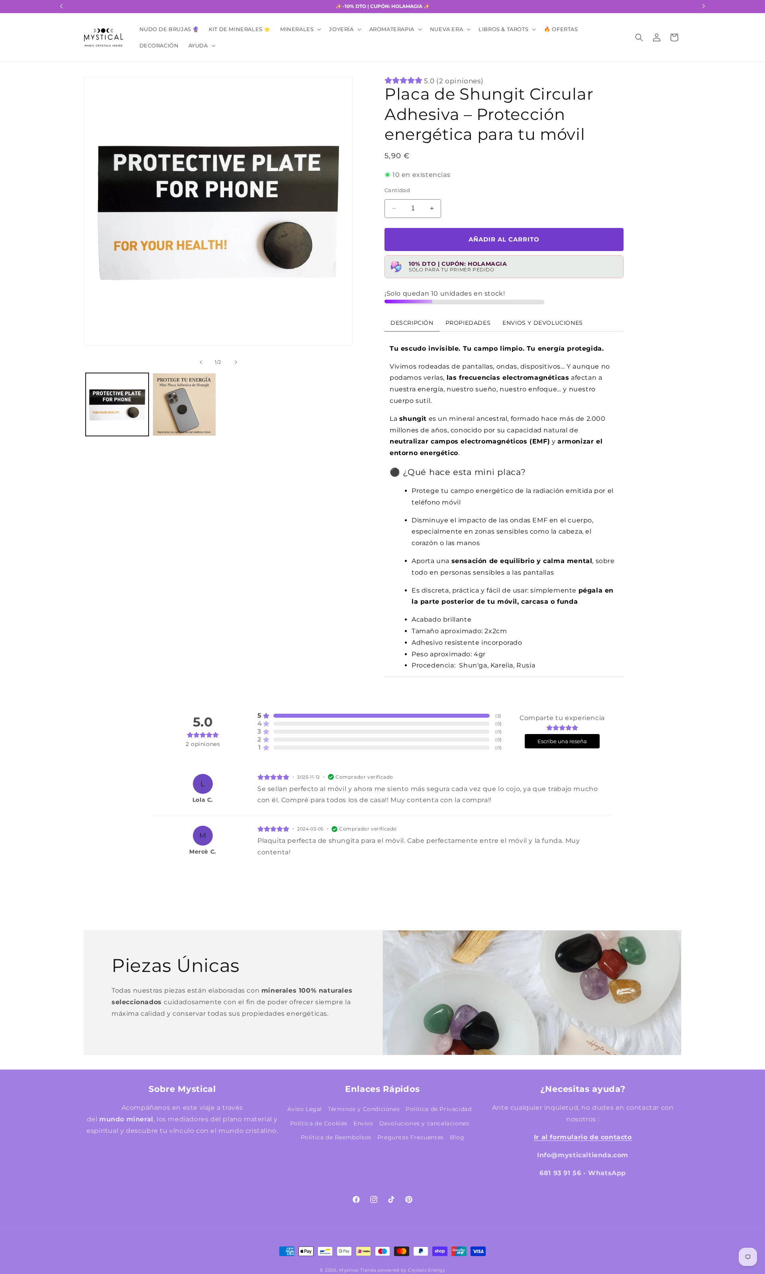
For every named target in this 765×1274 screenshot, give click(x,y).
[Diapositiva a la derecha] (339, 223)
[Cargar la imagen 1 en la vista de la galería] (117, 404)
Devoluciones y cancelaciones (424, 1123)
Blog (457, 1137)
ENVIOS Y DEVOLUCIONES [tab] (542, 322)
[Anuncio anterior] (61, 6)
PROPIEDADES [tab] (468, 322)
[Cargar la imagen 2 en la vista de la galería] (184, 404)
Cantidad (397, 190)
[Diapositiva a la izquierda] (97, 223)
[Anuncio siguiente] (703, 6)
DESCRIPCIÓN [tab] (412, 322)
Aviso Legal (304, 1109)
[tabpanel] (504, 504)
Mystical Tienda (358, 1270)
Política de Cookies (318, 1123)
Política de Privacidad (438, 1109)
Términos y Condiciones (364, 1109)
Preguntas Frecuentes (410, 1137)
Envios (363, 1123)
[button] (299, 29)
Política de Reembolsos (336, 1137)
